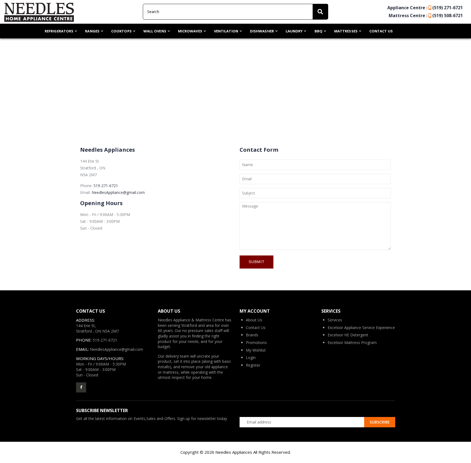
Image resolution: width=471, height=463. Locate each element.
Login (251, 357)
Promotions (256, 342)
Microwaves (190, 31)
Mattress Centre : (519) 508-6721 (426, 16)
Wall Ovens (154, 31)
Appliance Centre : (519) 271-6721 (425, 8)
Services (335, 319)
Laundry (294, 31)
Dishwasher (262, 31)
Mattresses (346, 31)
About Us (254, 319)
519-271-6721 (105, 185)
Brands (252, 334)
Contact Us (381, 31)
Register (253, 365)
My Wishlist (256, 350)
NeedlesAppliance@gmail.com (118, 192)
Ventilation (226, 31)
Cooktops (121, 31)
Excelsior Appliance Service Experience (361, 327)
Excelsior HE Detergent (348, 334)
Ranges (92, 31)
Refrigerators (59, 31)
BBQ (318, 31)
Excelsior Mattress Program (352, 342)
